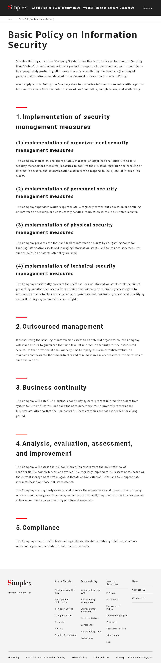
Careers (113, 7)
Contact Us (127, 7)
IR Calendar (112, 599)
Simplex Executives (65, 635)
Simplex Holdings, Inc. (20, 8)
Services (60, 621)
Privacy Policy (79, 657)
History (59, 628)
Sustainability (89, 581)
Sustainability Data (91, 631)
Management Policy (113, 607)
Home (10, 19)
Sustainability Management (88, 601)
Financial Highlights (117, 615)
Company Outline (64, 608)
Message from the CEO (65, 591)
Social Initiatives (90, 618)
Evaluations (87, 637)
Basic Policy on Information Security (45, 657)
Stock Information (116, 628)
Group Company (63, 615)
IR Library (111, 622)
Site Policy (13, 657)
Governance (87, 624)
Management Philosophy (62, 601)
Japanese (148, 8)
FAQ (108, 641)
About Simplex (64, 581)
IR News (110, 592)
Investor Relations (112, 583)
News (76, 7)
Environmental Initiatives (88, 610)
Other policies (101, 657)
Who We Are (112, 635)
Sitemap (120, 657)
